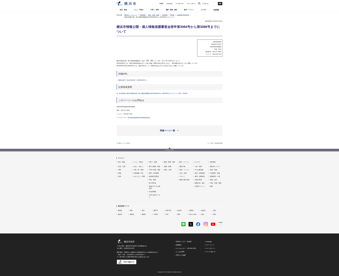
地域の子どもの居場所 (154, 187)
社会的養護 (152, 191)
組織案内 (179, 245)
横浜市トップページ (130, 15)
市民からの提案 (181, 255)
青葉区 (120, 210)
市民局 (172, 15)
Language (209, 241)
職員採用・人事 (215, 176)
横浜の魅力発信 (184, 179)
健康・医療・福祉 (169, 162)
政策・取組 (213, 169)
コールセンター (179, 3)
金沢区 (179, 210)
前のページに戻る (124, 143)
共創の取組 (198, 179)
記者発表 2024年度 (183, 15)
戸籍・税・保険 (138, 169)
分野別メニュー (200, 186)
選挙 (211, 186)
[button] (169, 130)
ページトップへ (169, 150)
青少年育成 (152, 183)
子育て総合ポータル (154, 196)
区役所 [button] (161, 3)
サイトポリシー (210, 248)
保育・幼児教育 (154, 173)
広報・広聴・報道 (153, 15)
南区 (214, 214)
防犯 (119, 176)
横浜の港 (182, 166)
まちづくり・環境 (139, 176)
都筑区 (132, 214)
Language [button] (169, 3)
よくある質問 (180, 251)
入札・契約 (198, 166)
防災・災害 (121, 166)
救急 (119, 173)
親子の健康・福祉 (154, 166)
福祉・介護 (167, 169)
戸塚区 (156, 214)
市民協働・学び (138, 173)
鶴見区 (144, 214)
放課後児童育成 (154, 176)
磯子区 (156, 210)
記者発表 (164, 15)
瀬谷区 (120, 214)
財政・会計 (213, 179)
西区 (178, 214)
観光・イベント (184, 162)
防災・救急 (121, 162)
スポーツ (182, 176)
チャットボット (191, 3)
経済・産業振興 (200, 173)
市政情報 (142, 15)
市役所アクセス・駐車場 (183, 241)
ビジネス (197, 162)
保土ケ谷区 (192, 214)
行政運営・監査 (215, 173)
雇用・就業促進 (200, 176)
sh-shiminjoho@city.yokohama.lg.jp (139, 117)
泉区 (143, 210)
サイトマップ (210, 245)
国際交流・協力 (200, 183)
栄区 (214, 210)
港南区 (191, 210)
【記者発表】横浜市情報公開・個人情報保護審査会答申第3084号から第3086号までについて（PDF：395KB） (153, 93)
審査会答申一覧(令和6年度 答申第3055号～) (132, 80)
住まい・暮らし (138, 166)
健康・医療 (167, 166)
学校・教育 (152, 179)
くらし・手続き (138, 162)
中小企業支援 (199, 169)
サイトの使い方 (210, 251)
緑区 (202, 214)
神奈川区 (168, 210)
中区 (167, 214)
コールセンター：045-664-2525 (186, 248)
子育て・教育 (153, 162)
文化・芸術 (183, 173)
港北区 (203, 210)
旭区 (131, 210)
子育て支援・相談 (154, 169)
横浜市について (215, 166)
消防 (119, 169)
